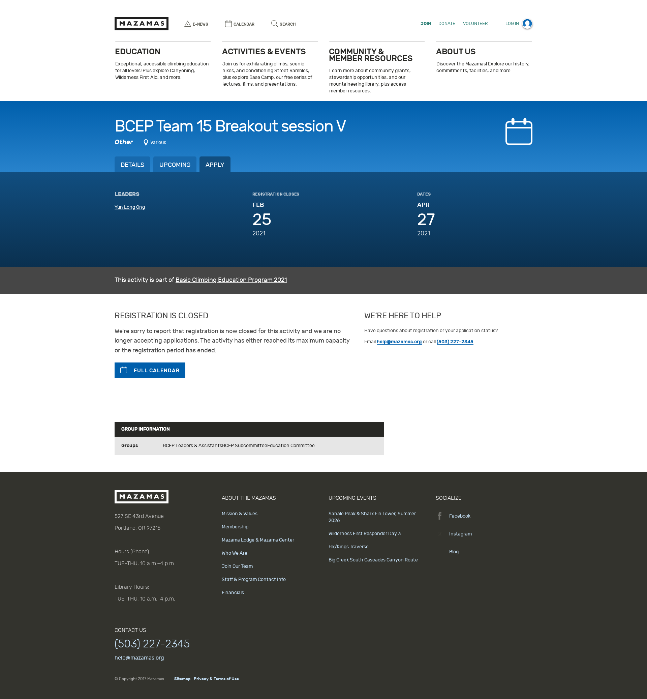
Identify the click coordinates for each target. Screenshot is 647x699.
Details (132, 165)
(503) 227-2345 (455, 342)
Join (426, 23)
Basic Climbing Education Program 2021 (231, 280)
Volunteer (475, 23)
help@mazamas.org (399, 342)
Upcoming (174, 165)
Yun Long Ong (130, 207)
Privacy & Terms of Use (216, 678)
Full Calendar (157, 371)
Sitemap (182, 678)
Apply (215, 165)
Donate (446, 23)
